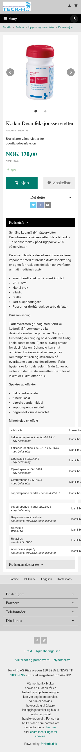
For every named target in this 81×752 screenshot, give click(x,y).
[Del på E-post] (48, 205)
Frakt (28, 651)
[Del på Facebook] (40, 205)
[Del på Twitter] (33, 205)
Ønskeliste (61, 183)
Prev (14, 71)
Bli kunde (30, 579)
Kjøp (24, 183)
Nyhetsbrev (62, 660)
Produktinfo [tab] (16, 222)
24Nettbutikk (48, 743)
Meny (12, 18)
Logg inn (46, 579)
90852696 (17, 675)
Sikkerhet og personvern (32, 660)
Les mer (51, 727)
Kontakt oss (64, 579)
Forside (7, 27)
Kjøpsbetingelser (48, 651)
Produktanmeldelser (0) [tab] (24, 564)
